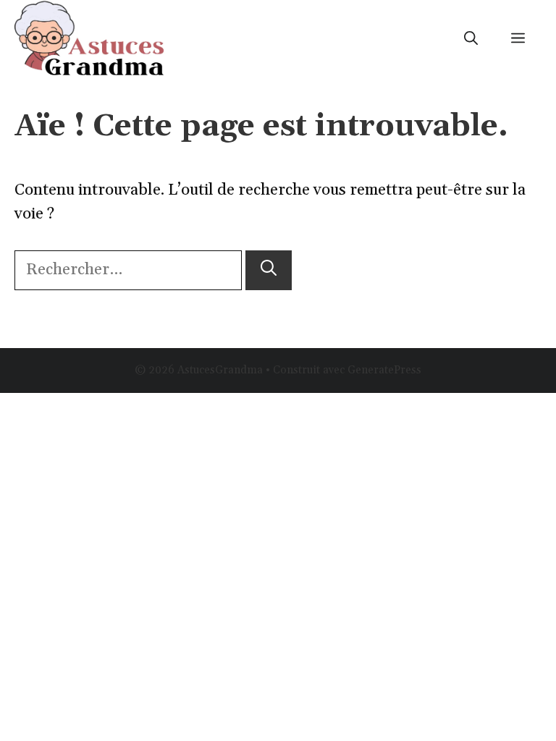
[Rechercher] (268, 270)
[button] (470, 39)
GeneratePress (384, 370)
